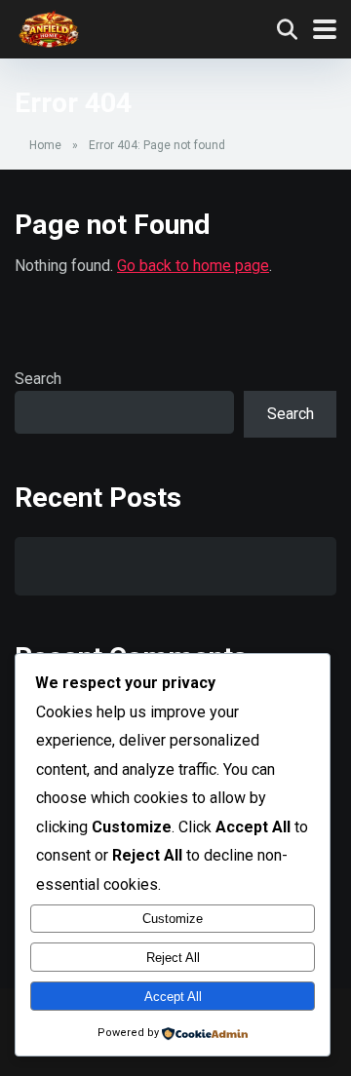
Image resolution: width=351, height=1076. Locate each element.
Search (38, 378)
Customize (172, 918)
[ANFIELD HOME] (49, 26)
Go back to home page (193, 265)
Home (45, 145)
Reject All (173, 957)
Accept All (173, 996)
